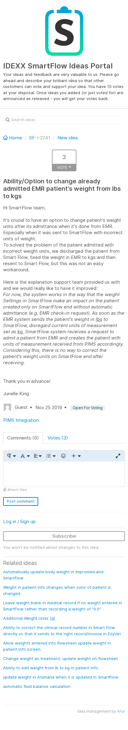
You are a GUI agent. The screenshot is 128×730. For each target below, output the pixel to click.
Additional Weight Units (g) (29, 618)
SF (32, 138)
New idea (67, 138)
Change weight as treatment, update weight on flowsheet (60, 658)
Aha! (121, 711)
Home (15, 138)
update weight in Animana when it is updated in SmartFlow (60, 677)
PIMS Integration (21, 420)
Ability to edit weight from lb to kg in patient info (50, 667)
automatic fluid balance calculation (37, 686)
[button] (11, 456)
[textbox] (64, 474)
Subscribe (64, 536)
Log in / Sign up (19, 521)
